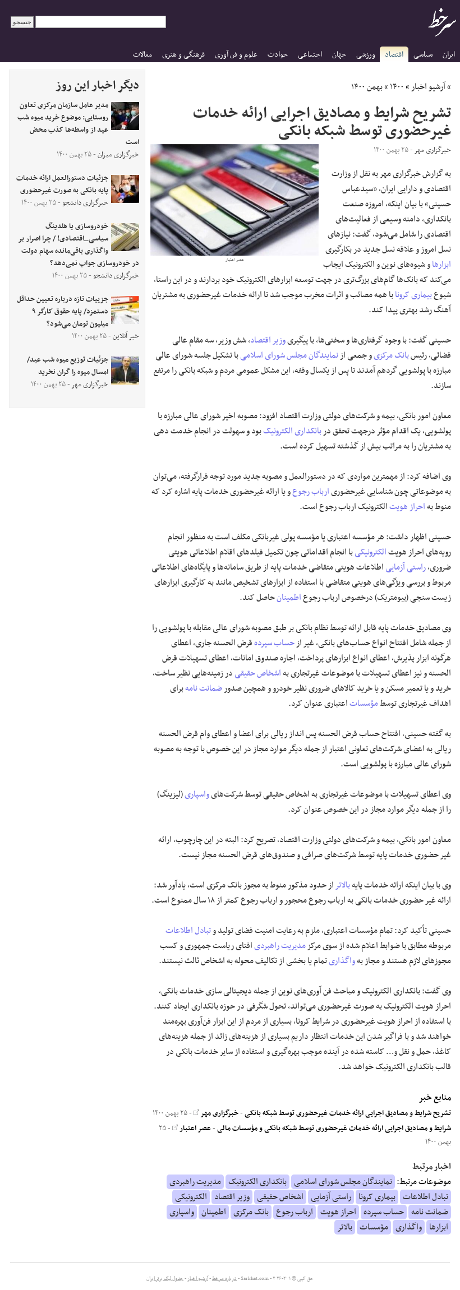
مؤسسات (363, 703)
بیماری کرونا (413, 295)
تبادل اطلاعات (188, 930)
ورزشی (365, 54)
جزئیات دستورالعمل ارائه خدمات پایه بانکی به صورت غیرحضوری (62, 184)
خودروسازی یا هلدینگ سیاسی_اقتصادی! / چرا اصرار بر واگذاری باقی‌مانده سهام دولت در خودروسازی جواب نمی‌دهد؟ (79, 245)
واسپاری (197, 794)
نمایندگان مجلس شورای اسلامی (289, 355)
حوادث (278, 54)
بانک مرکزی (391, 355)
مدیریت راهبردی (280, 945)
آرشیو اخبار (428, 87)
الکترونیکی (371, 552)
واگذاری (342, 961)
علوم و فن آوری (236, 54)
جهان (339, 54)
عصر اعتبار (194, 1128)
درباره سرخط (224, 1278)
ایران (449, 54)
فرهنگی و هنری (183, 54)
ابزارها (441, 264)
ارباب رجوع (310, 491)
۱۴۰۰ (397, 87)
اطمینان (289, 597)
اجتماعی (310, 54)
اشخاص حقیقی (257, 673)
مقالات (142, 54)
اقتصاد (394, 54)
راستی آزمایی (405, 567)
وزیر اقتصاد (268, 340)
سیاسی (423, 54)
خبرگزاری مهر (218, 1113)
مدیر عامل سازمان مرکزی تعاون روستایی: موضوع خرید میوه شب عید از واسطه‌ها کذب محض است (78, 124)
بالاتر (342, 885)
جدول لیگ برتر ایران (164, 1278)
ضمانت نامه (203, 688)
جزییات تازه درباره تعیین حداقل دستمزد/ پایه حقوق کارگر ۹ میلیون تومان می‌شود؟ (62, 311)
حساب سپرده (274, 643)
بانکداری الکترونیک (292, 431)
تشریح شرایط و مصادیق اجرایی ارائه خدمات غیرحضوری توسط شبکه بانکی (348, 1113)
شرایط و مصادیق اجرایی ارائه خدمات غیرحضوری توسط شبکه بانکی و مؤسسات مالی (334, 1128)
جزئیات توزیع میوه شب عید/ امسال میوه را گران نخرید (67, 366)
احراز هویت (407, 507)
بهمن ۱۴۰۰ (367, 87)
